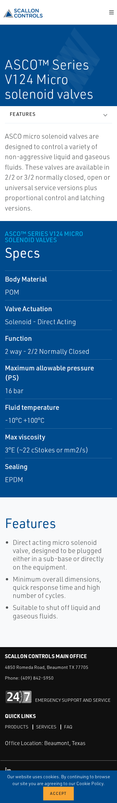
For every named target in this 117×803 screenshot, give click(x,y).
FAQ (68, 726)
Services (46, 726)
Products (16, 726)
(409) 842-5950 (37, 678)
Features (23, 114)
